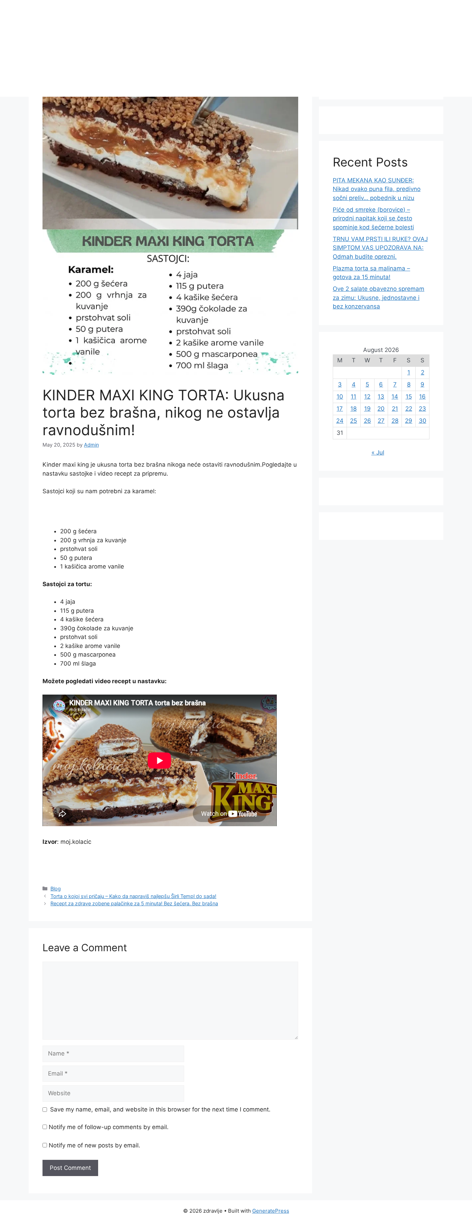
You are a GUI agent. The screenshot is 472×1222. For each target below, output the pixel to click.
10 (340, 396)
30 (422, 420)
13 (381, 396)
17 (340, 408)
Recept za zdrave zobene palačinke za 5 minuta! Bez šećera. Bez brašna (134, 903)
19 (367, 408)
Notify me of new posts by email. (94, 1145)
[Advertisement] (236, 48)
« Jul (377, 452)
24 (339, 420)
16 (422, 396)
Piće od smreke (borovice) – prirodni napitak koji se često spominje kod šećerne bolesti (373, 218)
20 (381, 408)
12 (367, 396)
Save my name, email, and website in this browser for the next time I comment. (160, 1109)
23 (422, 408)
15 (409, 396)
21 (395, 408)
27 (381, 420)
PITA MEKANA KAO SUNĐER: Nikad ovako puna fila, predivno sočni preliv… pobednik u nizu (377, 189)
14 (394, 396)
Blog (55, 888)
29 (408, 420)
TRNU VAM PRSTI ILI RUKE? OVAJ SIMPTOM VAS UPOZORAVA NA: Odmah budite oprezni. (380, 248)
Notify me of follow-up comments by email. (109, 1127)
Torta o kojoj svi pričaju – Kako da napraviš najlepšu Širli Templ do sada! (133, 896)
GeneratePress (270, 1210)
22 (408, 408)
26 (367, 420)
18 (353, 408)
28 (394, 420)
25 (353, 420)
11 (353, 396)
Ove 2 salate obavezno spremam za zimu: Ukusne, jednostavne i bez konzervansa (378, 297)
